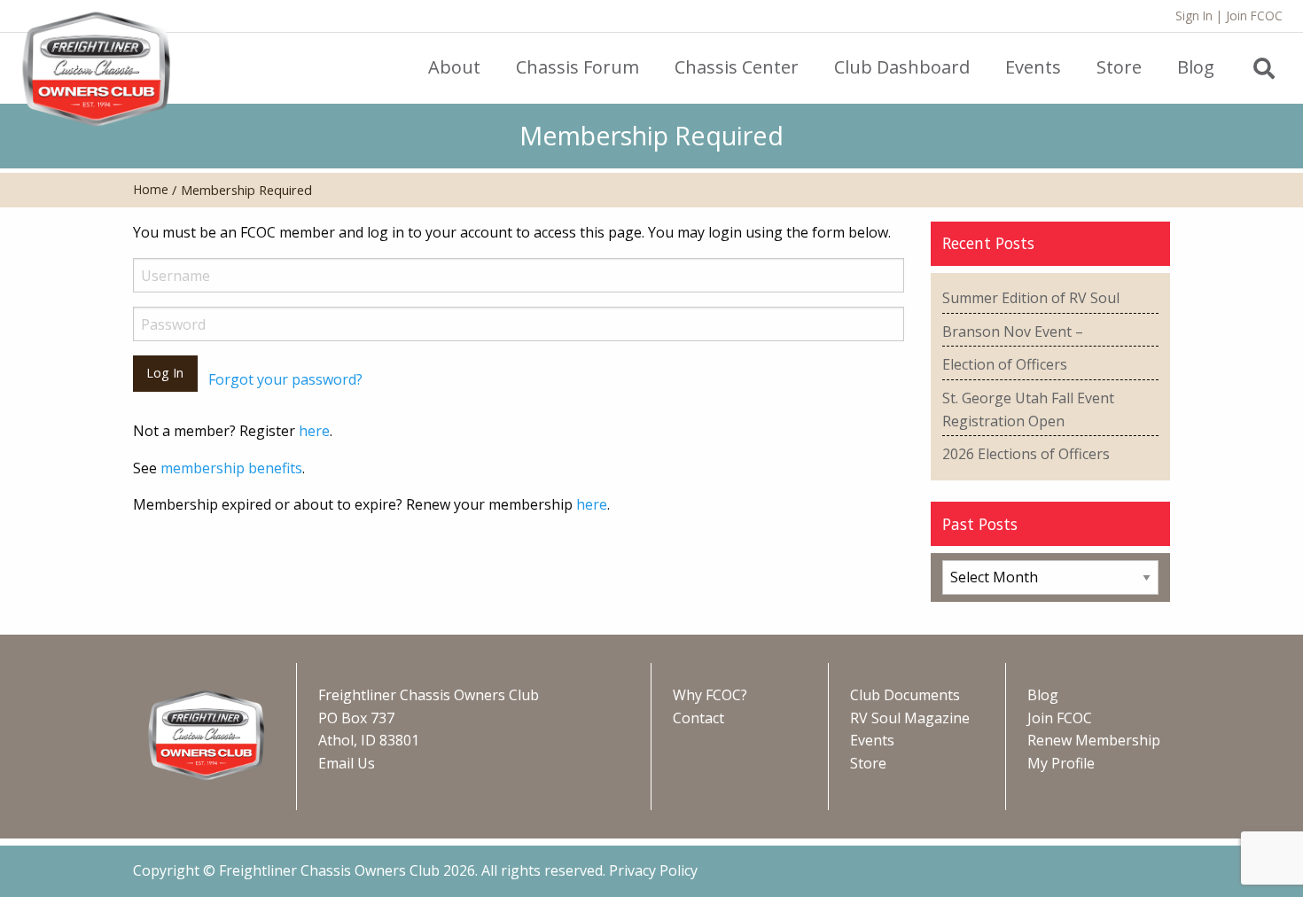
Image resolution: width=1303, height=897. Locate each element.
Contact (698, 718)
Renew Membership (1093, 740)
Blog (1042, 695)
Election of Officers (1004, 364)
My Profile (1061, 763)
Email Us (346, 763)
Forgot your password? (285, 379)
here (314, 431)
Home (150, 189)
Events (872, 740)
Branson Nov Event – (1012, 331)
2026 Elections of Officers (1026, 454)
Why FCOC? (710, 695)
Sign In (1194, 15)
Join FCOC (1254, 15)
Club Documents (905, 695)
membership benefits (231, 468)
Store (868, 763)
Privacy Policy (653, 870)
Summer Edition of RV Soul (1031, 298)
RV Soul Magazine (910, 718)
